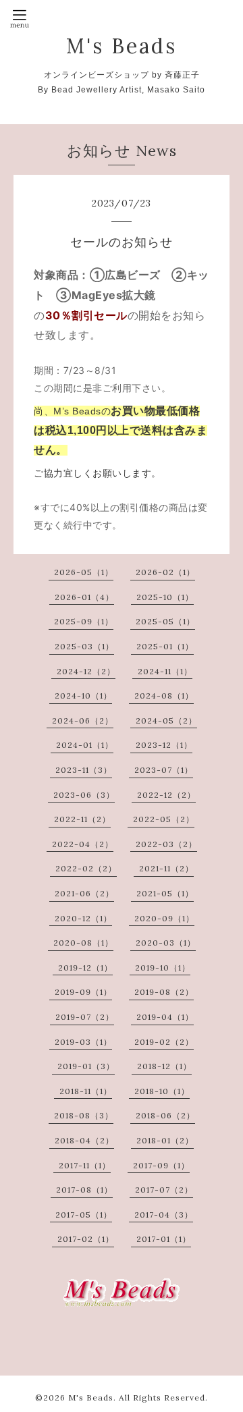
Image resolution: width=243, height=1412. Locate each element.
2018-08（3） (83, 1115)
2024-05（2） (166, 720)
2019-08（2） (164, 992)
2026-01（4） (84, 597)
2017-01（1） (163, 1239)
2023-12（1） (164, 745)
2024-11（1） (165, 671)
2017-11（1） (85, 1165)
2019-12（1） (85, 967)
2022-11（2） (82, 819)
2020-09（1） (164, 918)
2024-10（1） (83, 695)
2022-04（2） (82, 844)
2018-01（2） (165, 1140)
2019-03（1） (83, 1042)
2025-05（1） (165, 621)
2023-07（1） (163, 770)
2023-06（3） (84, 795)
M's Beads (121, 46)
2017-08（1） (84, 1190)
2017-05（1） (83, 1215)
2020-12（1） (83, 918)
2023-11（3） (83, 770)
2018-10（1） (162, 1091)
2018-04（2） (84, 1140)
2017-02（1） (85, 1239)
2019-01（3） (86, 1066)
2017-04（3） (163, 1215)
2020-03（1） (166, 943)
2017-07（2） (164, 1190)
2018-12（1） (164, 1066)
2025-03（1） (84, 646)
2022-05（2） (163, 819)
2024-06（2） (82, 720)
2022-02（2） (86, 868)
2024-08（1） (164, 695)
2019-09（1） (83, 992)
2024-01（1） (84, 745)
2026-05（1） (83, 572)
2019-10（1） (162, 967)
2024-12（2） (86, 671)
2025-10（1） (165, 597)
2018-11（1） (85, 1091)
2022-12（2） (166, 795)
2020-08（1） (83, 943)
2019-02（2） (164, 1042)
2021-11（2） (166, 868)
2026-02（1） (165, 572)
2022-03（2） (166, 844)
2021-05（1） (165, 893)
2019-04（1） (165, 1017)
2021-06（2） (84, 893)
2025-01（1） (165, 646)
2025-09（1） (83, 621)
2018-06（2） (165, 1115)
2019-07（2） (84, 1017)
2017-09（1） (161, 1165)
